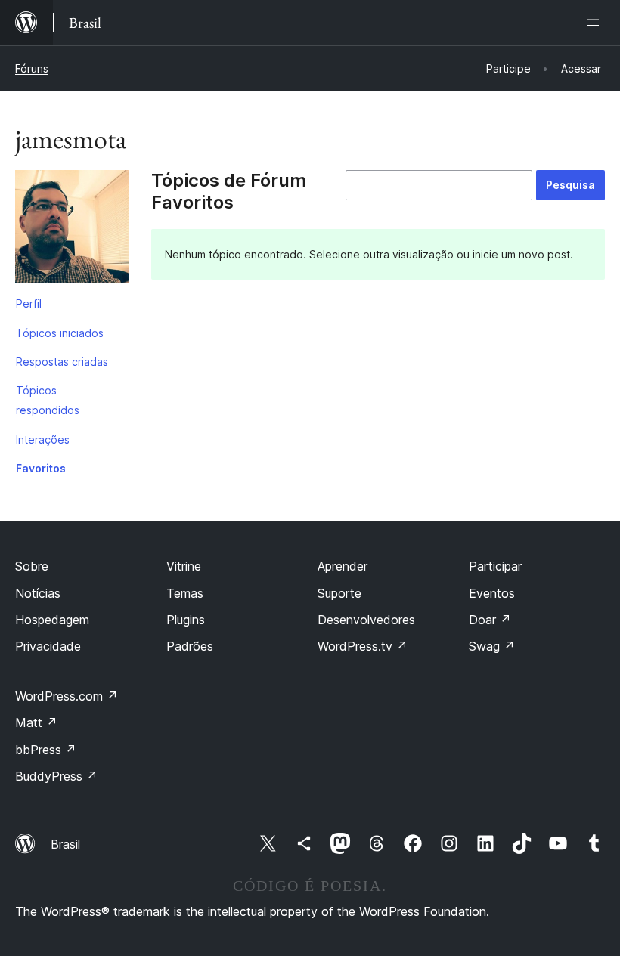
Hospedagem (52, 619)
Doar (490, 619)
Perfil (29, 303)
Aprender (342, 566)
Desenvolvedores (366, 619)
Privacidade (48, 646)
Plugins (185, 619)
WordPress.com (66, 696)
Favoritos (41, 468)
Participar (495, 566)
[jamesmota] (72, 229)
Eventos (492, 593)
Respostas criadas (62, 361)
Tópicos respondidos (47, 400)
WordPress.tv (363, 646)
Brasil (65, 844)
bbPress (45, 749)
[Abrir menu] (596, 22)
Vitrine (183, 566)
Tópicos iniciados (60, 332)
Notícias (37, 593)
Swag (492, 646)
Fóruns (31, 68)
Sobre (31, 566)
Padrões (189, 646)
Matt (36, 722)
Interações (43, 439)
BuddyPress (56, 776)
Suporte (339, 593)
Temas (184, 593)
